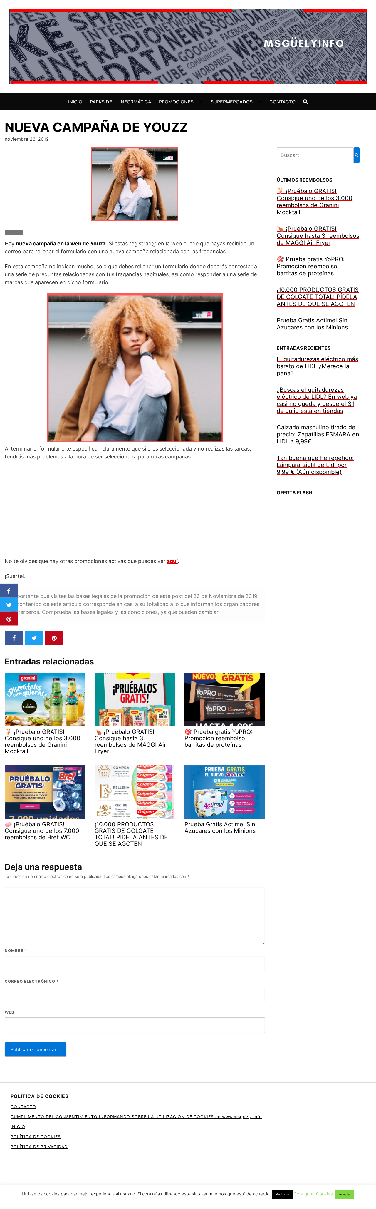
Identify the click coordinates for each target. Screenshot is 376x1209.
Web (9, 1012)
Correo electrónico (32, 981)
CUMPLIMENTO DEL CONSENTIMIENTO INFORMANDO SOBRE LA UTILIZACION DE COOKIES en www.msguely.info (136, 1116)
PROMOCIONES (176, 102)
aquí (172, 561)
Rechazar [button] (283, 1194)
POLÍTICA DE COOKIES (36, 1136)
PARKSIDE (101, 102)
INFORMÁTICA (135, 102)
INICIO (75, 102)
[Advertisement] (135, 509)
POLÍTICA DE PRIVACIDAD (39, 1146)
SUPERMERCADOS (232, 102)
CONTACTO (282, 102)
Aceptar (345, 1194)
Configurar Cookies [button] (313, 1194)
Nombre (16, 950)
